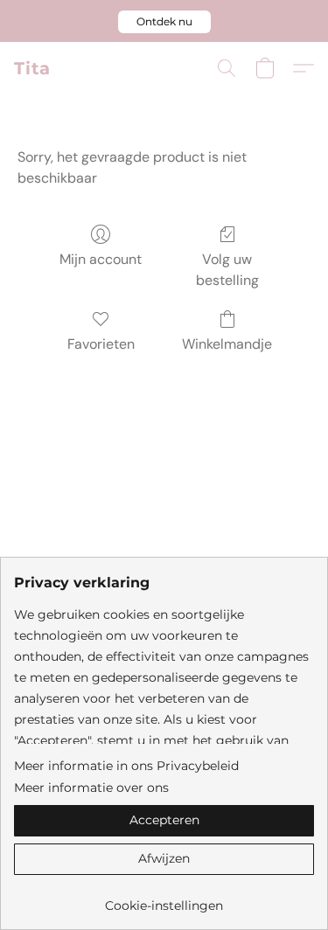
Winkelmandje (227, 344)
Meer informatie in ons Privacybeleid (126, 766)
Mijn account (100, 259)
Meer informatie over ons (91, 787)
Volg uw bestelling (227, 269)
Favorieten (101, 344)
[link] (164, 899)
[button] (164, 21)
